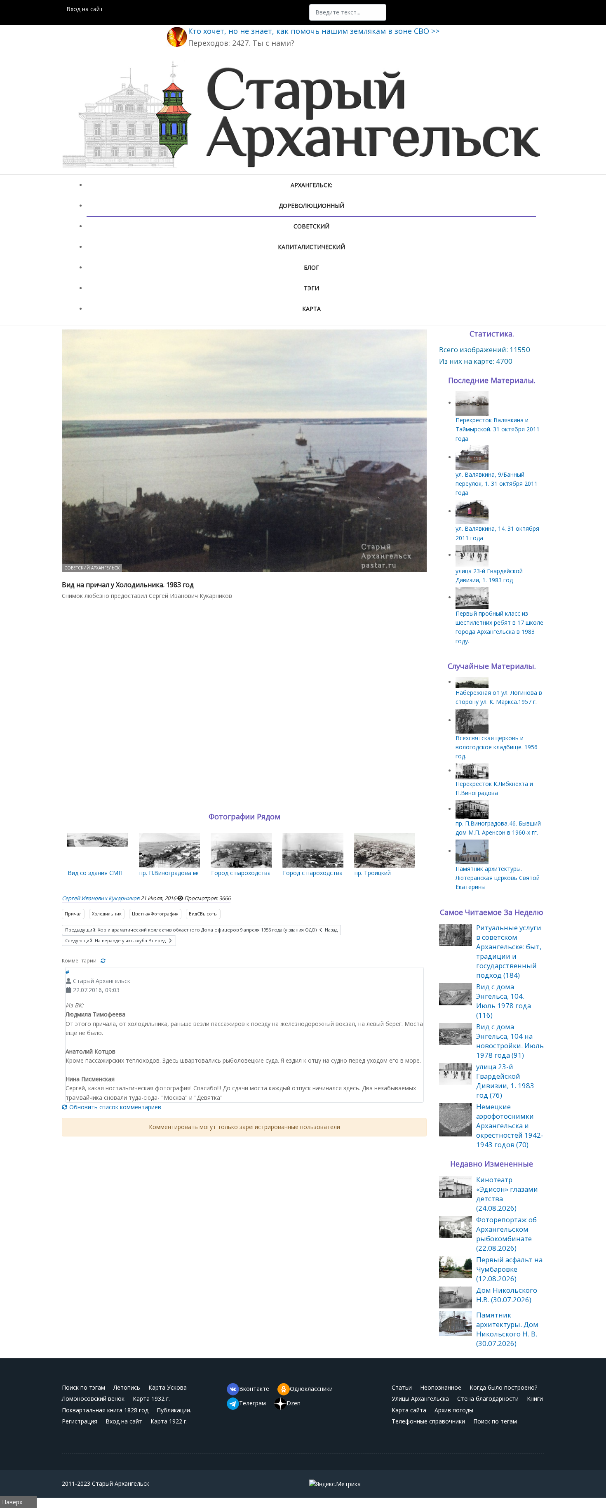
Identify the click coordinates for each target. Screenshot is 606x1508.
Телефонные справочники (428, 1421)
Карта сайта (409, 1410)
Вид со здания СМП (95, 873)
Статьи (402, 1387)
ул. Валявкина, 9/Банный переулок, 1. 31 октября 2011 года (497, 484)
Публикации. (174, 1410)
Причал (73, 913)
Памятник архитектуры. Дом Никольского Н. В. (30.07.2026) (507, 1329)
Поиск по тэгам (83, 1387)
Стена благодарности (488, 1398)
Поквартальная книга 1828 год (105, 1410)
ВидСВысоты (203, 913)
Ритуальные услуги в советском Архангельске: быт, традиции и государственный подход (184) (508, 951)
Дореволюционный (311, 205)
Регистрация (79, 1421)
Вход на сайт (84, 9)
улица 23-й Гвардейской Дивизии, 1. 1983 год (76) (505, 1081)
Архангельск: (311, 185)
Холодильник (107, 913)
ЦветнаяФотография (155, 913)
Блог (311, 267)
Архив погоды (454, 1410)
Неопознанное (440, 1387)
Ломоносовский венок (93, 1398)
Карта (311, 309)
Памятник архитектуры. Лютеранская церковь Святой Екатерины (498, 878)
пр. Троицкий (373, 873)
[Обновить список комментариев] (103, 960)
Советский (311, 226)
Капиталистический (311, 247)
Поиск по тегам (495, 1421)
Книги (535, 1398)
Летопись (126, 1387)
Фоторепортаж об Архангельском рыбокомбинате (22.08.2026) (506, 1234)
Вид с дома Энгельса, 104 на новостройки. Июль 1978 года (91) (510, 1041)
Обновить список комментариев (114, 1107)
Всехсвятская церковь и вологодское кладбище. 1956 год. (497, 747)
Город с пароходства (241, 873)
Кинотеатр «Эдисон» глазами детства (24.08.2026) (507, 1194)
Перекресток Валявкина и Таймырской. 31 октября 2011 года (498, 429)
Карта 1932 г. (151, 1398)
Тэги (311, 288)
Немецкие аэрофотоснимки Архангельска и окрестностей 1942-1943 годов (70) (509, 1125)
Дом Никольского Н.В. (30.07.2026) (506, 1294)
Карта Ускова (167, 1387)
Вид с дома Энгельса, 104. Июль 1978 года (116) (503, 1001)
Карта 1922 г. (169, 1421)
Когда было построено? (503, 1387)
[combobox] (347, 12)
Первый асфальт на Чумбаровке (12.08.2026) (509, 1269)
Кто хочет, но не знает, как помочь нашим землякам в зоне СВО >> (313, 31)
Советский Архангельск (92, 568)
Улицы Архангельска (420, 1398)
